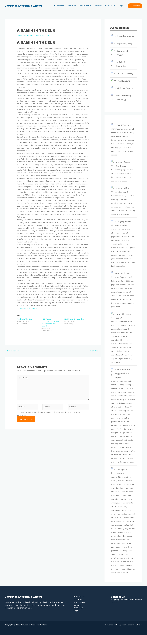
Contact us (110, 6)
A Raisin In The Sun (24, 319)
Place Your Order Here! (27, 308)
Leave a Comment (25, 35)
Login (121, 6)
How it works (85, 6)
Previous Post (12, 351)
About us (72, 6)
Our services (58, 6)
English (38, 35)
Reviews (98, 6)
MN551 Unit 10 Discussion (74, 319)
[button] (135, 5)
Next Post (95, 351)
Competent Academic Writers (23, 5)
